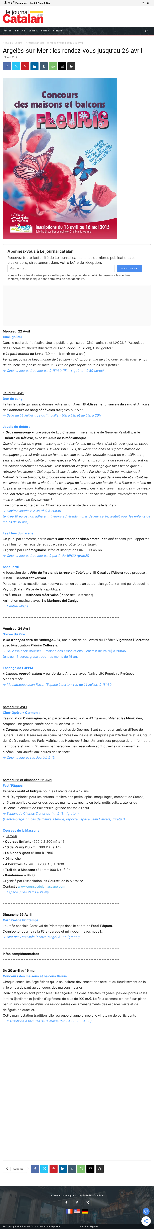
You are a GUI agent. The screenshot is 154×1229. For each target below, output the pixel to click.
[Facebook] (143, 3)
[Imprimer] (71, 66)
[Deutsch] (84, 1213)
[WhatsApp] (53, 66)
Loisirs (18, 43)
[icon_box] (53, 3)
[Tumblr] (44, 66)
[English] (77, 1213)
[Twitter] (148, 3)
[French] (69, 1213)
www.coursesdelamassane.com (41, 886)
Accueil (7, 43)
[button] (146, 31)
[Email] (62, 66)
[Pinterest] (25, 66)
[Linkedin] (34, 66)
